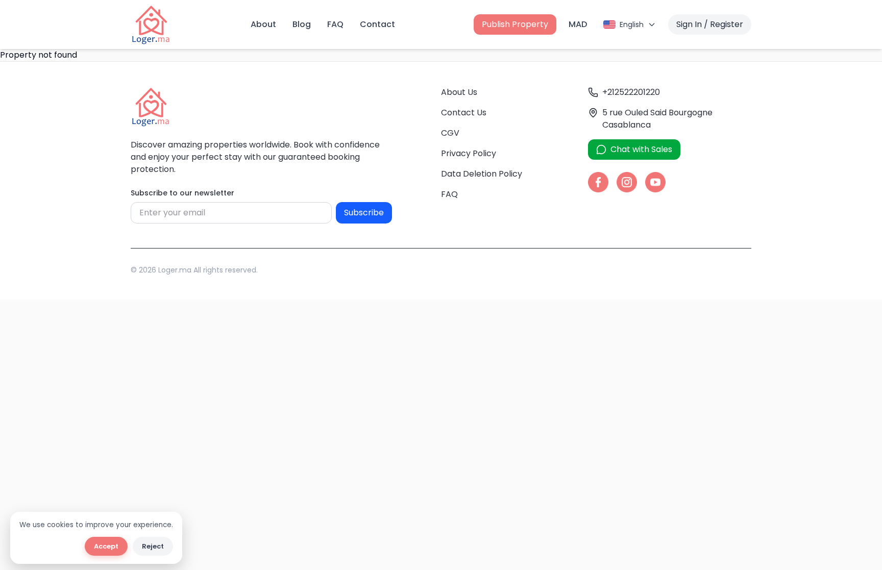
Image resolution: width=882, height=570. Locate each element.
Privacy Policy (468, 153)
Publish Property (515, 24)
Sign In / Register (709, 24)
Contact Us (463, 112)
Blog (301, 24)
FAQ (335, 24)
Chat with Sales (641, 149)
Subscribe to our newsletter (182, 193)
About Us (459, 92)
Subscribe (364, 212)
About (263, 24)
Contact (377, 24)
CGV (450, 133)
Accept (106, 546)
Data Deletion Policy (481, 174)
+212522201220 (631, 92)
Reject (153, 546)
